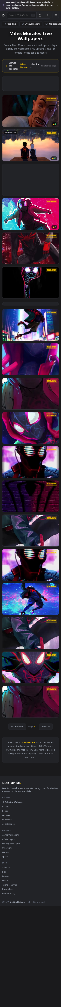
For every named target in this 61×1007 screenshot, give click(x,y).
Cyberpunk (7, 848)
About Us (6, 867)
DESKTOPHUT (11, 783)
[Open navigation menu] (56, 15)
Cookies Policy (8, 893)
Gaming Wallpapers (11, 843)
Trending (11, 23)
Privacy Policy (8, 889)
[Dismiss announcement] (58, 5)
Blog (4, 871)
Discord (5, 876)
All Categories (8, 824)
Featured (6, 815)
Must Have (7, 819)
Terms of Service (9, 885)
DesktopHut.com (17, 902)
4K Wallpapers (8, 839)
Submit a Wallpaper (14, 802)
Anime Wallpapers (10, 834)
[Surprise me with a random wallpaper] (40, 15)
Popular (5, 811)
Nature (5, 852)
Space (5, 856)
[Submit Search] (47, 15)
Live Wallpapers (32, 23)
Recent (5, 806)
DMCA (5, 880)
